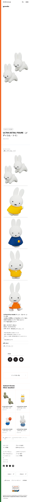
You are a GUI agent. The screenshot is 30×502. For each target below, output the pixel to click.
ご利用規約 (24, 480)
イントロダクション (6, 455)
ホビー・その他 (8, 129)
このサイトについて (20, 451)
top (3, 437)
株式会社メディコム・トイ (17, 328)
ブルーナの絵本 (19, 445)
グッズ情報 (5, 447)
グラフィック (5, 461)
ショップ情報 (19, 455)
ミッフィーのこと (7, 451)
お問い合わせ (7, 480)
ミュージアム (5, 459)
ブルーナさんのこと (8, 453)
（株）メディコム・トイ (9, 150)
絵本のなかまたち (20, 447)
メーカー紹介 (19, 453)
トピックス (5, 445)
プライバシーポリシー (16, 480)
